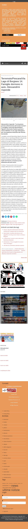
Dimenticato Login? (8, 508)
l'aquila (19, 483)
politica (5, 427)
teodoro (3, 224)
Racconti (5, 449)
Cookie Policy (6, 411)
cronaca (5, 425)
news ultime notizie (6, 487)
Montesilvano (6, 430)
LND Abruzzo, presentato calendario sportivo (14, 245)
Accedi (4, 506)
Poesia (4, 452)
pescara (12, 222)
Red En (2, 92)
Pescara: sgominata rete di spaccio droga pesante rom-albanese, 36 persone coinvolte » (13, 252)
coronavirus (11, 483)
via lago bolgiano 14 (18, 224)
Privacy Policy (6, 413)
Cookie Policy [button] (7, 30)
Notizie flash (6, 471)
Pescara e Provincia (12, 221)
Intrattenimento (7, 477)
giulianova (15, 483)
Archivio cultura (7, 458)
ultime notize (22, 222)
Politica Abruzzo (7, 474)
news (16, 222)
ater (12, 224)
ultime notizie (11, 490)
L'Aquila (5, 444)
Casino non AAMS (4, 355)
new (10, 485)
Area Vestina (6, 438)
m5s (21, 483)
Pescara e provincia (7, 436)
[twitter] (14, 1)
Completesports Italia (5, 370)
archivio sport (6, 466)
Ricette (5, 422)
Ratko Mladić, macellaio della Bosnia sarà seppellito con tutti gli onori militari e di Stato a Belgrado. (14, 235)
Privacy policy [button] (7, 31)
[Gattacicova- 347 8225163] (14, 275)
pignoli (8, 224)
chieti (7, 483)
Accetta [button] (19, 34)
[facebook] (13, 1)
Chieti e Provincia (7, 441)
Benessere (5, 419)
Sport (4, 461)
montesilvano (5, 485)
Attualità (5, 469)
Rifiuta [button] (7, 34)
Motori (4, 463)
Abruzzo (5, 433)
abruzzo (4, 483)
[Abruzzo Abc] (14, 337)
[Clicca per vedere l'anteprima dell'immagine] (14, 108)
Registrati (5, 511)
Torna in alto (24, 257)
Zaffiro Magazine (7, 447)
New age (5, 455)
